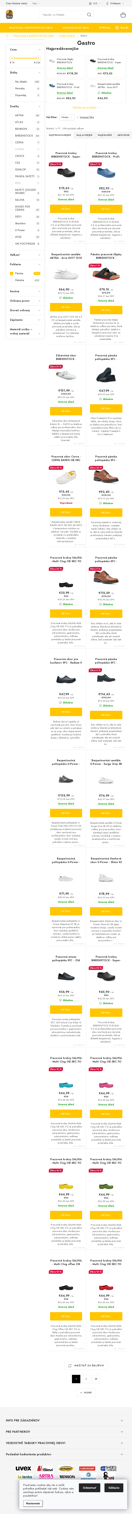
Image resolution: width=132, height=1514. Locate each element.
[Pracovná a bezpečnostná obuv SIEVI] (45, 1468)
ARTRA (27, 115)
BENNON (27, 129)
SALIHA (27, 200)
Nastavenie (33, 1503)
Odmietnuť (89, 1488)
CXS (27, 163)
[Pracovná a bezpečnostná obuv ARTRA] (46, 1476)
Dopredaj (27, 95)
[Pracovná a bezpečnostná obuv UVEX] (23, 1468)
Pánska (27, 273)
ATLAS (27, 122)
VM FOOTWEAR (27, 244)
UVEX (27, 237)
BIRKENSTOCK (27, 136)
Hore (88, 1392)
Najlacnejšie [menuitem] (84, 135)
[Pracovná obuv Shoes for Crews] (108, 1468)
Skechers (27, 223)
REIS (27, 183)
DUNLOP (27, 169)
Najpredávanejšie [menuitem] (60, 135)
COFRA (27, 149)
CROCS (27, 156)
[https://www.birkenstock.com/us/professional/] (88, 1476)
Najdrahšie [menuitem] (105, 135)
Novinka (27, 88)
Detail (66, 208)
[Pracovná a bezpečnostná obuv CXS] (108, 1476)
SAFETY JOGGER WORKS (27, 191)
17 (96, 1379)
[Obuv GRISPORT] (66, 1468)
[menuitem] (32, 28)
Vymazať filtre (87, 117)
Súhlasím (113, 1488)
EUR (95, 3)
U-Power (27, 230)
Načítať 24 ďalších (89, 1365)
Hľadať (89, 15)
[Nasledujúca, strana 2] (86, 1379)
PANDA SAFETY (27, 176)
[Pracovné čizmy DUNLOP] (87, 1468)
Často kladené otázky (16, 3)
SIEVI (27, 216)
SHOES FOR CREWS (27, 208)
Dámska (27, 280)
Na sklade (27, 82)
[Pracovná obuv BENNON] (67, 1476)
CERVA (27, 142)
